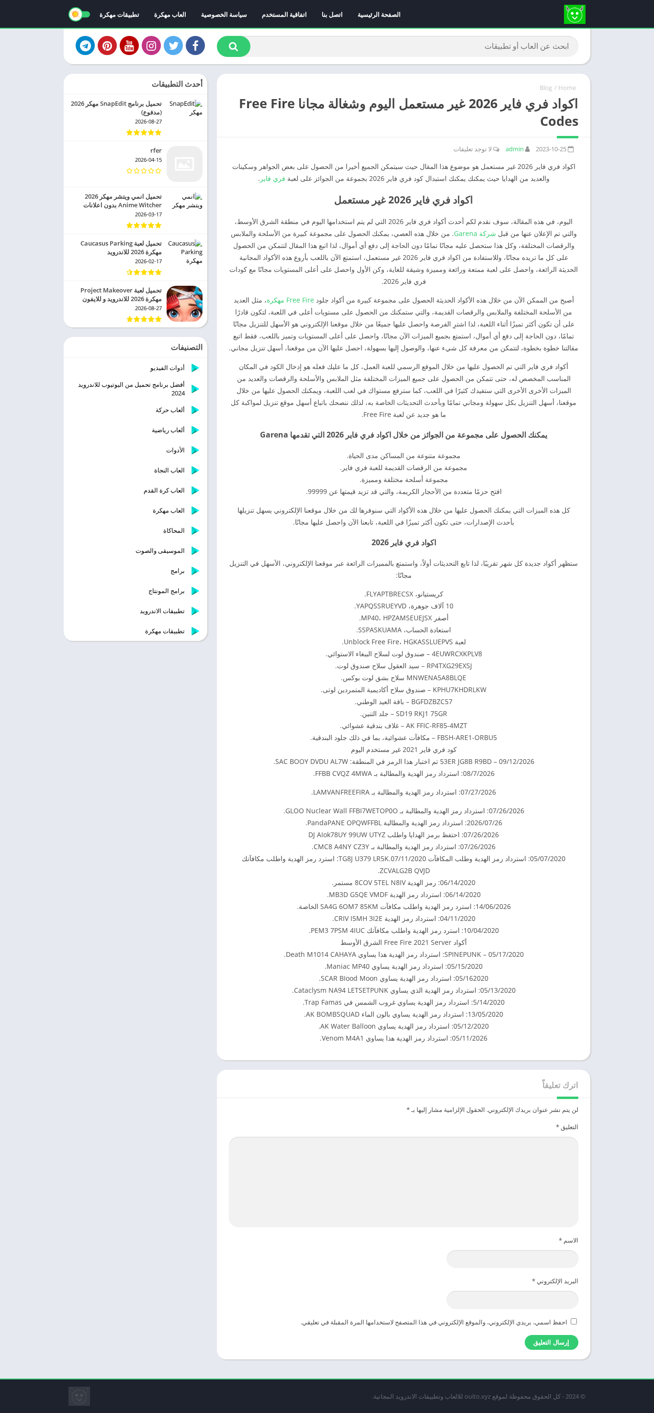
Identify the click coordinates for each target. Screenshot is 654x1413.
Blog (546, 87)
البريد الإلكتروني (555, 1281)
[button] (233, 46)
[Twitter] (173, 45)
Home (567, 87)
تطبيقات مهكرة (119, 14)
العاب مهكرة (170, 14)
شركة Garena (475, 233)
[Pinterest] (107, 45)
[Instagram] (151, 45)
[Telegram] (85, 45)
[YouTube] (129, 45)
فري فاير (272, 178)
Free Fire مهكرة (290, 299)
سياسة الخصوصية (224, 14)
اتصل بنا (332, 14)
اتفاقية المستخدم (284, 14)
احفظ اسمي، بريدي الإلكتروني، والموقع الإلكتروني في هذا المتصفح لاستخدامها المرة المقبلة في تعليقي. (434, 1322)
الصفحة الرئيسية (379, 14)
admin (515, 149)
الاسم (568, 1240)
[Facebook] (195, 45)
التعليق (567, 1126)
